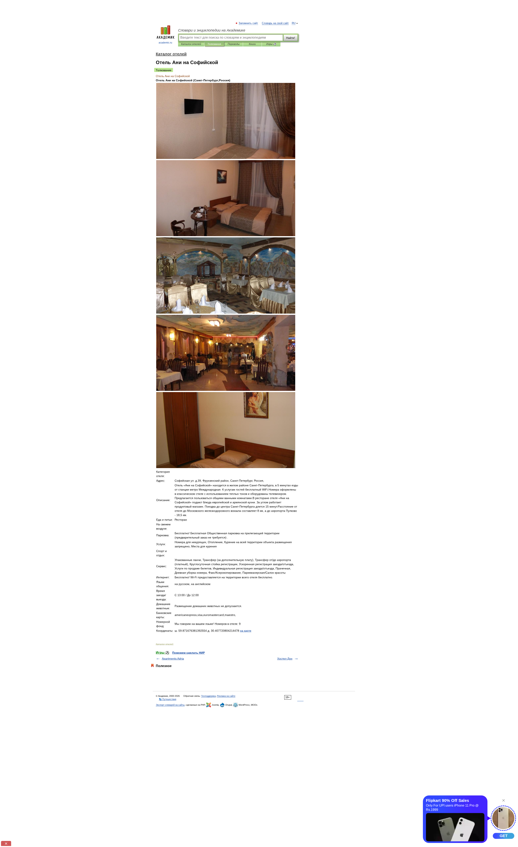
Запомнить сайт (248, 23)
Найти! (290, 37)
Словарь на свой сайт (275, 23)
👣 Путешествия (167, 699)
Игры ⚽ (271, 44)
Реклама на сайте (226, 696)
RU (293, 23)
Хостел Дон (284, 658)
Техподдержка (208, 696)
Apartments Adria (173, 658)
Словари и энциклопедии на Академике (211, 30)
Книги (252, 44)
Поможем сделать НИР (188, 652)
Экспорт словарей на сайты (170, 705)
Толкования (214, 44)
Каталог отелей (191, 44)
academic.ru (165, 42)
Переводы (234, 44)
